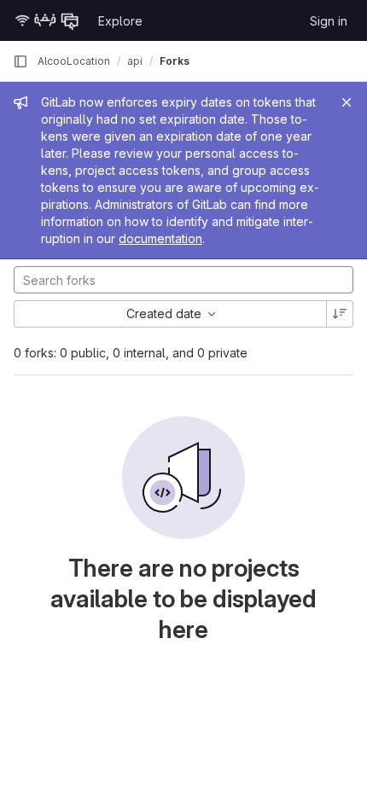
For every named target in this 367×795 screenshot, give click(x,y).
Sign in (328, 21)
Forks (174, 61)
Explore (120, 21)
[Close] (346, 102)
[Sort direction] (339, 314)
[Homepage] (46, 20)
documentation (160, 238)
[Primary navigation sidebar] (20, 61)
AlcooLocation (74, 61)
